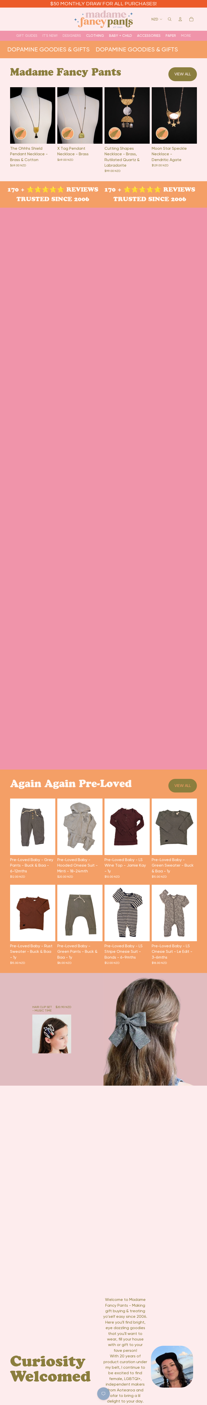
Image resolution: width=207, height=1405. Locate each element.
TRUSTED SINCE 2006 (49, 199)
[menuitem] (185, 36)
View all (182, 74)
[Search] (169, 19)
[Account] (180, 19)
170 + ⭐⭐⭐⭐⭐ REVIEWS (49, 189)
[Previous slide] (15, 115)
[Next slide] (49, 115)
